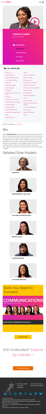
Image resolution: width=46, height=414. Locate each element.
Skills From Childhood (29, 75)
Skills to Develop (27, 77)
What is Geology (27, 90)
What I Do (8, 72)
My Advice (20, 61)
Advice (25, 115)
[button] (3, 307)
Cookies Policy (14, 407)
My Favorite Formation (11, 109)
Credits (26, 407)
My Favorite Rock (9, 107)
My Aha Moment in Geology (12, 102)
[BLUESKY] (40, 394)
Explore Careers (22, 384)
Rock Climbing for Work (11, 77)
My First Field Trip (10, 75)
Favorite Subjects (10, 104)
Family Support (27, 80)
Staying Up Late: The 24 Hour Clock (13, 93)
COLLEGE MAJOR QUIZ (23, 368)
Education (8, 97)
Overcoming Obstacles (29, 107)
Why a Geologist (27, 100)
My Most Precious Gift (29, 85)
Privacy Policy (6, 407)
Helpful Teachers (9, 117)
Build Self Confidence (29, 112)
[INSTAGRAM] (20, 394)
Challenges (8, 90)
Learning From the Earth (12, 99)
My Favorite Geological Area (12, 112)
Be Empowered (23, 337)
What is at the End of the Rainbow (30, 104)
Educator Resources (37, 385)
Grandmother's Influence (30, 82)
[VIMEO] (35, 394)
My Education (21, 53)
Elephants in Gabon (10, 85)
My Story (19, 57)
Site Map (21, 407)
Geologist (19, 124)
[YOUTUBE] (30, 394)
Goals (6, 115)
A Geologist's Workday (11, 80)
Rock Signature (27, 93)
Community (20, 387)
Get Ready (20, 385)
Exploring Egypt (9, 87)
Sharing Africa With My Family (31, 87)
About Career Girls (37, 384)
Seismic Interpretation (29, 95)
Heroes (25, 72)
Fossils (25, 98)
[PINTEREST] (25, 394)
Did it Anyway (27, 109)
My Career (20, 49)
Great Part (8, 82)
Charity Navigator (6, 401)
